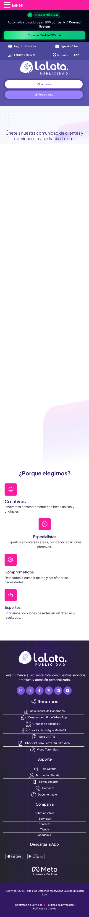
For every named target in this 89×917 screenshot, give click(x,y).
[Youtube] (67, 690)
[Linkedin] (58, 690)
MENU (19, 5)
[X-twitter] (49, 690)
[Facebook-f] (39, 690)
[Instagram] (21, 690)
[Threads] (30, 690)
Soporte (62, 55)
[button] (8, 5)
